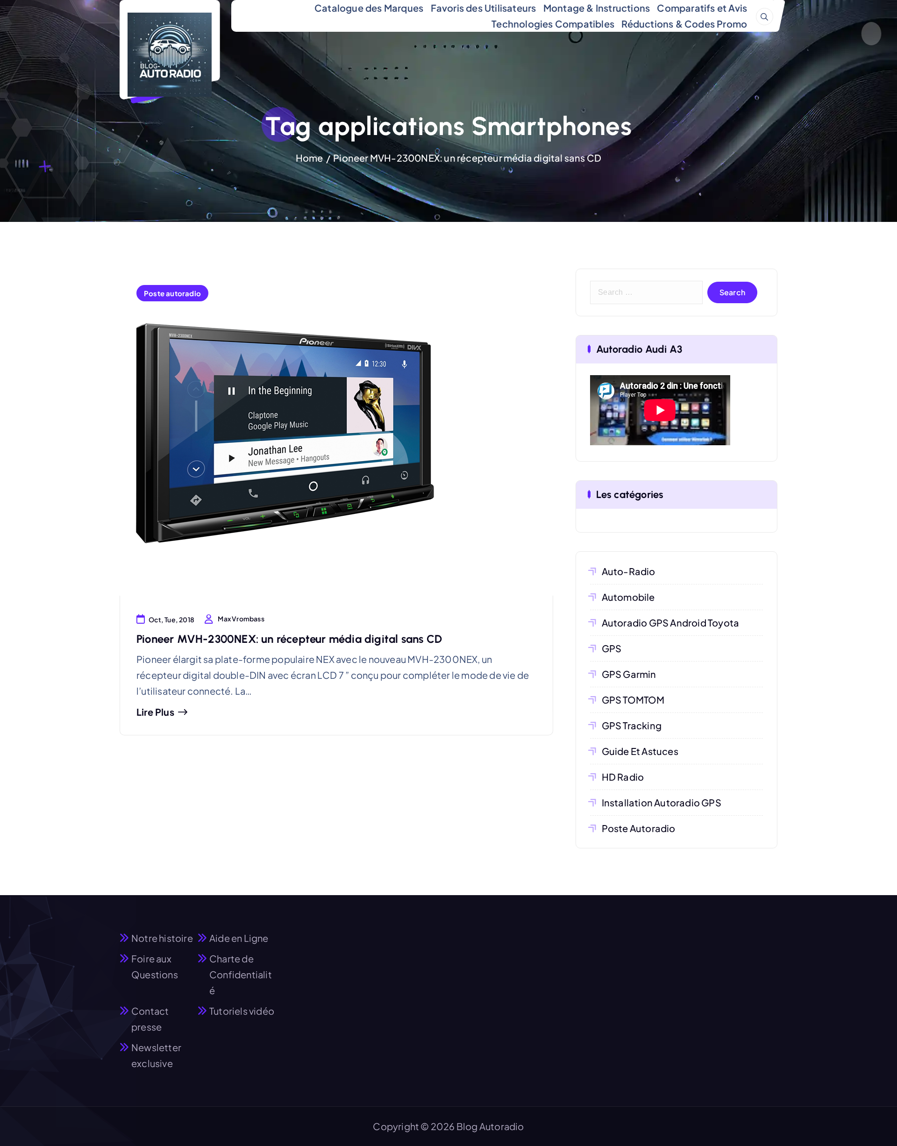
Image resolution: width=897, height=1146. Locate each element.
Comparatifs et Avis (702, 8)
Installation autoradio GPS (661, 802)
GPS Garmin (629, 674)
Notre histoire (162, 938)
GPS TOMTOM (633, 699)
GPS (612, 648)
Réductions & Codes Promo (684, 23)
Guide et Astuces (640, 751)
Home (309, 158)
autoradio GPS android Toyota (671, 622)
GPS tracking (632, 725)
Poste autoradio (172, 293)
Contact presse (150, 1018)
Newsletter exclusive (156, 1055)
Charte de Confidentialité (240, 974)
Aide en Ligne (239, 938)
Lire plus (155, 712)
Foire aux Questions (154, 966)
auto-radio (628, 571)
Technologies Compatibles (552, 23)
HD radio (623, 777)
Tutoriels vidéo (241, 1011)
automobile (628, 597)
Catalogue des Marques (368, 8)
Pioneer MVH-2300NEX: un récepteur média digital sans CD (467, 158)
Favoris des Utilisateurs (483, 8)
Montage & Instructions (596, 8)
